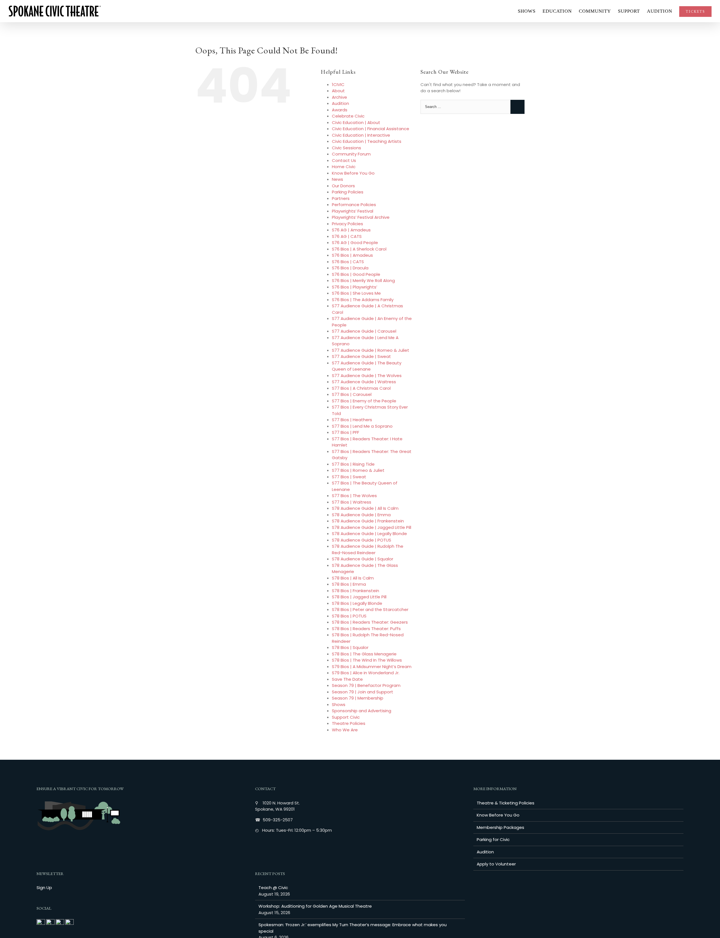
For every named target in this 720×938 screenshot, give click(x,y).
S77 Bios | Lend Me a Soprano (362, 426)
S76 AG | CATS (347, 236)
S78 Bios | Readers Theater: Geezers (370, 622)
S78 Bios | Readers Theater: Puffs (366, 629)
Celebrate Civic (348, 116)
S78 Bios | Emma (349, 584)
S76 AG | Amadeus (351, 230)
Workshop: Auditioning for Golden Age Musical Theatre (315, 906)
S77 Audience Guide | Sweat (361, 356)
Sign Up (44, 887)
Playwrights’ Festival (352, 211)
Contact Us (344, 160)
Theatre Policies (348, 723)
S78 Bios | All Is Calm (353, 578)
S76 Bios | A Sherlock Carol (359, 249)
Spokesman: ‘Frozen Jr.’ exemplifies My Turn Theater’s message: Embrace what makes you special (352, 928)
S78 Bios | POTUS (349, 616)
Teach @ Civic (273, 887)
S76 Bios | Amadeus (352, 255)
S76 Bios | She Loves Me (356, 293)
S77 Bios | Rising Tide (353, 464)
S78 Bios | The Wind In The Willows (367, 660)
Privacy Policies (347, 224)
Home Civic (344, 167)
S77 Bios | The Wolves (354, 496)
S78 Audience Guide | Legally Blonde (369, 533)
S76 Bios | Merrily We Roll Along (363, 280)
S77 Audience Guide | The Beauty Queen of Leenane (366, 366)
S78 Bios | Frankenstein (355, 591)
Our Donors (343, 186)
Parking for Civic (493, 839)
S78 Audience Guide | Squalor (362, 559)
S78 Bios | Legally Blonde (357, 603)
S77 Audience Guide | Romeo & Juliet (370, 350)
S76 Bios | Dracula (350, 268)
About (338, 91)
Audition (340, 103)
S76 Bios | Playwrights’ (354, 287)
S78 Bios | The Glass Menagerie (364, 654)
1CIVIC (338, 84)
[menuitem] (530, 11)
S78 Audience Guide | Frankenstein (368, 521)
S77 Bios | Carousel (352, 394)
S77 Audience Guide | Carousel (364, 331)
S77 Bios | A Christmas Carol (361, 388)
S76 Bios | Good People (356, 274)
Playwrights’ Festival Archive (361, 217)
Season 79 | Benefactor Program (366, 685)
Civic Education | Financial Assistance (370, 129)
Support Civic (346, 717)
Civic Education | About (356, 122)
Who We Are (345, 730)
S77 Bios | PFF (345, 432)
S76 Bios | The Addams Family (362, 300)
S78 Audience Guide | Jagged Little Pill (371, 527)
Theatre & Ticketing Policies (505, 803)
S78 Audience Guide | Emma (361, 515)
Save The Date (347, 679)
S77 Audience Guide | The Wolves (367, 375)
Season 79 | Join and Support (362, 692)
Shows (338, 704)
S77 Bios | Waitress (351, 502)
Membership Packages (500, 827)
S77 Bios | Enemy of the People (364, 401)
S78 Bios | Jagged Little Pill (359, 597)
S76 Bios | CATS (348, 262)
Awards (339, 110)
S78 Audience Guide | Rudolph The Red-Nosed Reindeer (367, 549)
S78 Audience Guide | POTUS (361, 540)
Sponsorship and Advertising (361, 711)
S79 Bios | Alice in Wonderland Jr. (365, 673)
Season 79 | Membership (357, 698)
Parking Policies (347, 192)
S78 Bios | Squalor (350, 647)
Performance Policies (354, 205)
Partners (341, 198)
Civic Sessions (346, 148)
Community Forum (351, 154)
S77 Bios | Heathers (352, 420)
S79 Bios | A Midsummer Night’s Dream (371, 666)
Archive (339, 97)
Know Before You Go (353, 173)
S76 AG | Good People (355, 242)
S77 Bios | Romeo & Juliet (358, 470)
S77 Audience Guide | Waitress (364, 382)
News (337, 179)
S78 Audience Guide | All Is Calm (365, 508)
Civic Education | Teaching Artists (366, 141)
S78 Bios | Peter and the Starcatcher (370, 609)
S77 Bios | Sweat (349, 477)
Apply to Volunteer (496, 864)
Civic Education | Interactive (361, 135)
